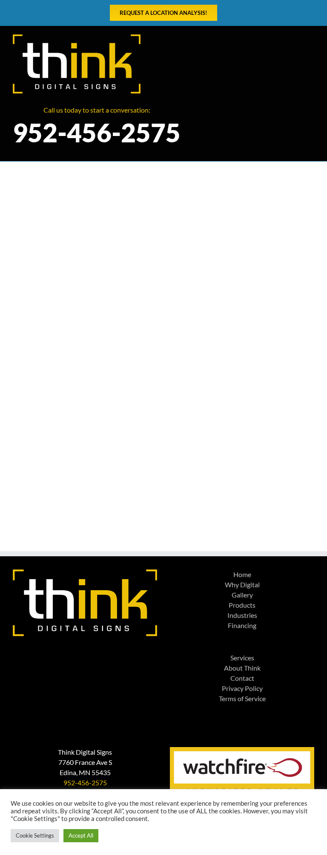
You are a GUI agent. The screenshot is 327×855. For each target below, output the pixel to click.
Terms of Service (242, 698)
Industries (242, 615)
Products (242, 605)
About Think (242, 668)
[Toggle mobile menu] (310, 38)
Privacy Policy (242, 688)
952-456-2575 (85, 783)
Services (242, 658)
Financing (242, 625)
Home (242, 574)
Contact (242, 678)
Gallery (242, 595)
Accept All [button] (81, 835)
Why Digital (242, 584)
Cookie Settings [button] (35, 835)
